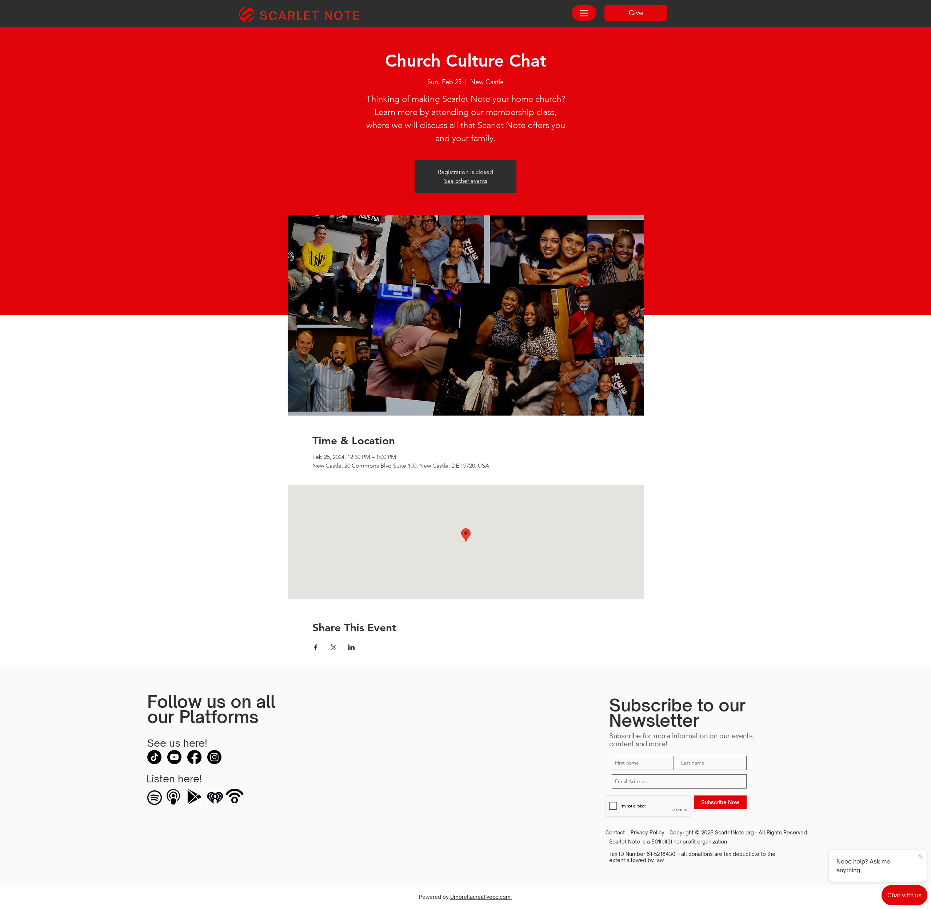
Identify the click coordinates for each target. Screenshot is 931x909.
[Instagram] (214, 757)
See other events (465, 180)
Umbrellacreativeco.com (481, 897)
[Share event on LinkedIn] (351, 647)
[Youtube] (174, 757)
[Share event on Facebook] (315, 647)
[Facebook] (194, 757)
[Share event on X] (333, 647)
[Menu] (584, 13)
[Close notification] (920, 856)
